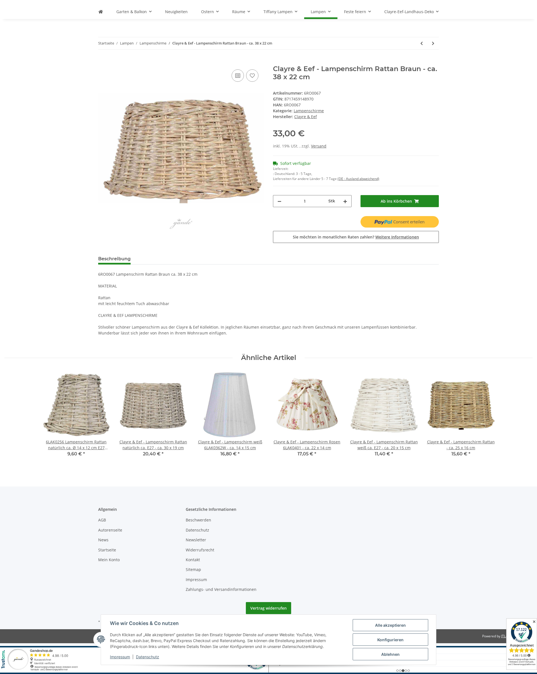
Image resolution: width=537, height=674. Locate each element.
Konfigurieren (390, 639)
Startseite (107, 550)
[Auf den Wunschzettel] (252, 75)
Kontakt (193, 559)
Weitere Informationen (397, 237)
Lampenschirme (309, 110)
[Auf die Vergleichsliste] (238, 75)
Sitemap (193, 569)
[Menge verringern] (279, 201)
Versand (318, 146)
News (103, 539)
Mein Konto (109, 559)
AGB (102, 520)
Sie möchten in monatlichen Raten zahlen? (356, 237)
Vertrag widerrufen (268, 608)
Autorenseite (110, 530)
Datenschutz (197, 530)
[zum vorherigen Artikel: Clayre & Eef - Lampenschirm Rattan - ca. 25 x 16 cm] (421, 43)
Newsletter (196, 539)
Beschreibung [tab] (114, 258)
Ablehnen (390, 654)
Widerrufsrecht (200, 550)
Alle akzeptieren (390, 625)
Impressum (196, 579)
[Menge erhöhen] (345, 201)
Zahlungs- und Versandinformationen (221, 589)
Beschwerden (198, 520)
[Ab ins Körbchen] (102, 62)
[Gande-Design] (101, 11)
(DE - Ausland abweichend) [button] (358, 178)
